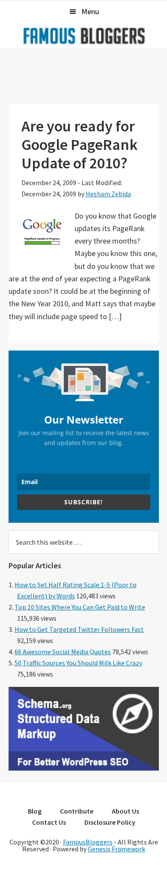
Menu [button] (90, 11)
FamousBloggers (88, 842)
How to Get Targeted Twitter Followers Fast (79, 629)
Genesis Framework (116, 848)
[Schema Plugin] (84, 768)
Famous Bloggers (83, 36)
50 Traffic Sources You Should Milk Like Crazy (78, 662)
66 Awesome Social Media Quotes (63, 651)
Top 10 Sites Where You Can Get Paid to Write (80, 607)
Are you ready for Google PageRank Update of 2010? (79, 144)
